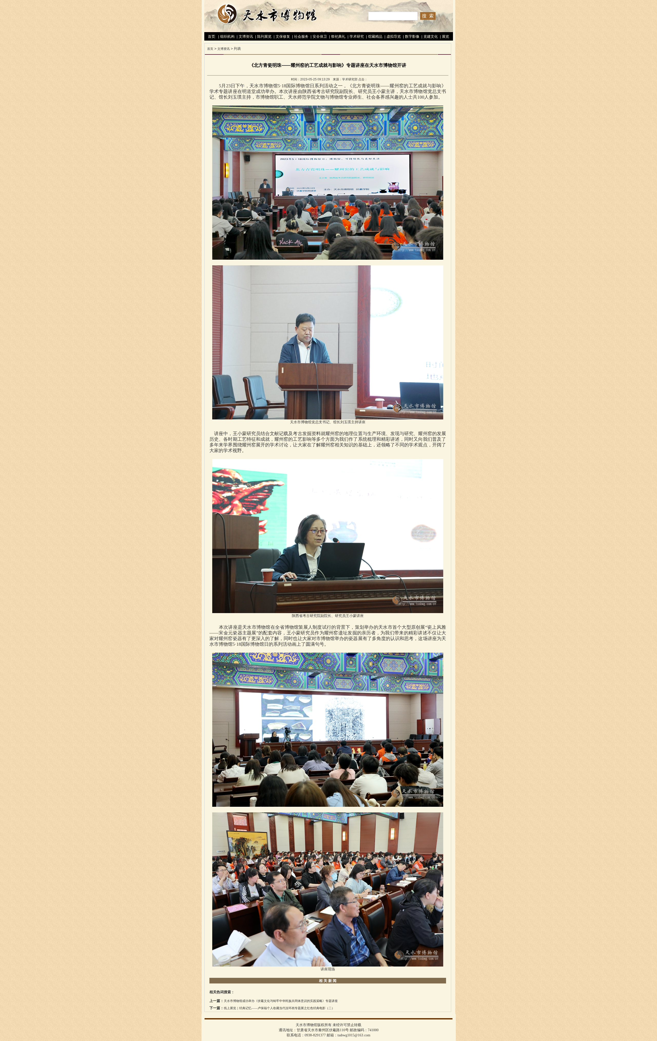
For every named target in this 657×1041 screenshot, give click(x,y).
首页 (211, 36)
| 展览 (444, 36)
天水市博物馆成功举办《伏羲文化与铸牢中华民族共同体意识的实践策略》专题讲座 (281, 1001)
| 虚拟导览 (392, 36)
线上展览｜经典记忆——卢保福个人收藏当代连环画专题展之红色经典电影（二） (279, 1008)
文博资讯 (223, 49)
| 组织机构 (226, 36)
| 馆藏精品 (373, 36)
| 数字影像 (410, 36)
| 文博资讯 (244, 36)
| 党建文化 (429, 36)
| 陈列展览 (263, 36)
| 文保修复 (281, 36)
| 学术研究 (355, 36)
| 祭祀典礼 (336, 36)
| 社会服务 (299, 36)
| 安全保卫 (318, 36)
